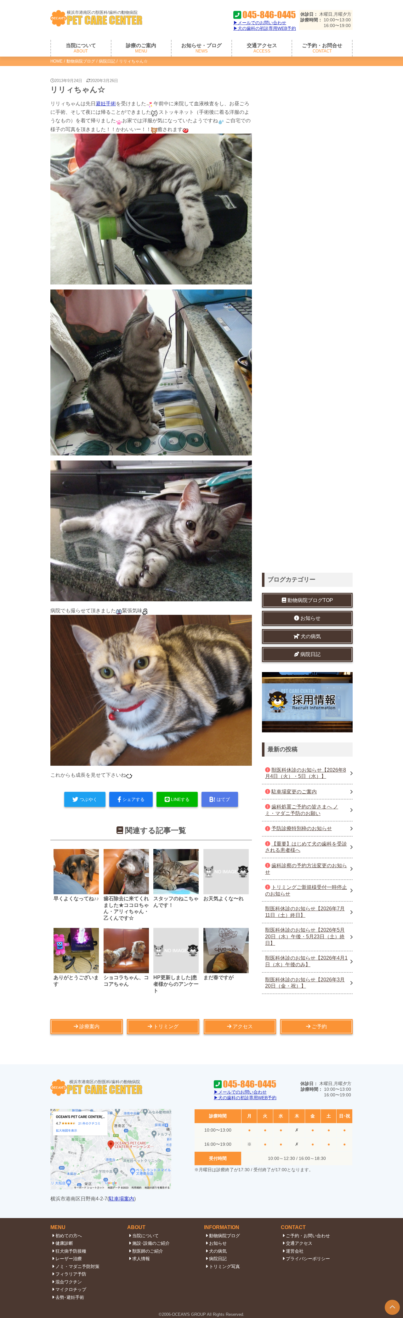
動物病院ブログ (80, 61)
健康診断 (64, 1243)
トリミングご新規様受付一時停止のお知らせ (306, 890)
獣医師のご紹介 (147, 1251)
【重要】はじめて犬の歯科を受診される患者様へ (306, 847)
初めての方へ (68, 1235)
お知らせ (218, 1243)
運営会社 (295, 1251)
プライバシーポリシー (308, 1258)
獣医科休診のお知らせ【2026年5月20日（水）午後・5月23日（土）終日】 (305, 937)
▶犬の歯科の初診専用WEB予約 (264, 28)
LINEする (180, 799)
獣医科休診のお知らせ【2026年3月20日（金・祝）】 (305, 983)
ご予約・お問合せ (322, 48)
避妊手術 (106, 103)
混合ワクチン (68, 1281)
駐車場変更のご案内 (294, 791)
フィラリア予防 (70, 1274)
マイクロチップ (70, 1289)
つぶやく (88, 799)
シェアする (133, 799)
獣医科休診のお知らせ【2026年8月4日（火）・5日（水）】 (305, 773)
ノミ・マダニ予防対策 (77, 1266)
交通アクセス (262, 48)
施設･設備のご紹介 (151, 1243)
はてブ (223, 799)
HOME (56, 61)
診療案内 (89, 1026)
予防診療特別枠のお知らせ (301, 828)
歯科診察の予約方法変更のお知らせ (306, 869)
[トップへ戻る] (392, 1307)
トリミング (166, 1026)
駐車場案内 (121, 1198)
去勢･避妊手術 (69, 1297)
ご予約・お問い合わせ (308, 1235)
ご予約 (319, 1026)
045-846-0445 (269, 15)
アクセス (243, 1026)
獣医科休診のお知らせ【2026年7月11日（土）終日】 (305, 912)
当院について (145, 1235)
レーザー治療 (68, 1258)
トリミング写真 (224, 1266)
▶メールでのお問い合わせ (259, 22)
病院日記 (107, 61)
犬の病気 (218, 1251)
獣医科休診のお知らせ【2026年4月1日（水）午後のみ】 (306, 962)
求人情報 (141, 1258)
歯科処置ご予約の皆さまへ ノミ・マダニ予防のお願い (301, 810)
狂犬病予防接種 (70, 1251)
